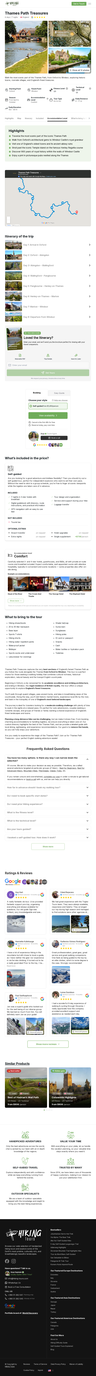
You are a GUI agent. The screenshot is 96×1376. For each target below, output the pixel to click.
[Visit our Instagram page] (13, 1261)
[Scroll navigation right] (89, 118)
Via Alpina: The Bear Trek (60, 1237)
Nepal (53, 1309)
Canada (54, 1322)
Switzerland (55, 1288)
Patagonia (54, 1326)
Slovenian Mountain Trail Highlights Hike (66, 1251)
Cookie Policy (28, 1370)
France (53, 1285)
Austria (53, 1292)
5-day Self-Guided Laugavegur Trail (64, 1244)
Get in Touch (79, 4)
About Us (54, 1339)
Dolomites (54, 1275)
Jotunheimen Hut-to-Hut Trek (62, 1234)
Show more (14, 601)
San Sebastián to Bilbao (60, 1258)
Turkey (53, 1312)
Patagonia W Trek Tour (60, 1261)
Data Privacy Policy (58, 1364)
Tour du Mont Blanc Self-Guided (63, 1254)
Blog (52, 1349)
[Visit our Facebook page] (7, 1261)
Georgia (54, 1302)
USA (52, 1329)
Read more (11, 966)
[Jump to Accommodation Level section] (47, 99)
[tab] (37, 392)
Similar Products (17, 1063)
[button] (38, 17)
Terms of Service (40, 1364)
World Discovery (30, 1313)
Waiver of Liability (76, 1364)
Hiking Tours (10, 1366)
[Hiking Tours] (24, 1235)
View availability (47, 415)
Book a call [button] (56, 438)
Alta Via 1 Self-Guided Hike (61, 1241)
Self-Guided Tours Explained (62, 1346)
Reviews (26, 1364)
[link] (24, 1282)
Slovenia (54, 1281)
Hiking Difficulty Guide (59, 1343)
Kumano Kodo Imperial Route (62, 1264)
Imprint (40, 1370)
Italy (52, 1278)
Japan (53, 1305)
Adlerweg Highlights (58, 1247)
